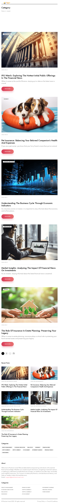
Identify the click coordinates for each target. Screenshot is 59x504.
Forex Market (5, 452)
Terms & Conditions (52, 501)
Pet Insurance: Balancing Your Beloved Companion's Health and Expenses (29, 141)
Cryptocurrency (26, 489)
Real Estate (30, 447)
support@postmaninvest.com (15, 477)
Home (3, 11)
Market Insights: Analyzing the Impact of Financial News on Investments (28, 269)
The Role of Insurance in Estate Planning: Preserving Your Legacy (28, 332)
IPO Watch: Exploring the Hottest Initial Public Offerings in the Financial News (28, 76)
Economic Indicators (9, 161)
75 (14, 353)
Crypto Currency (27, 491)
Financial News (7, 34)
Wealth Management (7, 447)
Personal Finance (47, 489)
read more (7, 88)
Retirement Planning (48, 487)
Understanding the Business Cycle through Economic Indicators (27, 204)
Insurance (6, 289)
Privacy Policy (41, 501)
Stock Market (26, 494)
